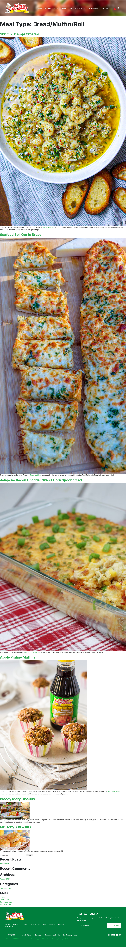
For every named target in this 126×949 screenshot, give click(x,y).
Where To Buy (67, 8)
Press (61, 924)
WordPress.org (5, 904)
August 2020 (5, 879)
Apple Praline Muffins (17, 657)
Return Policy (70, 939)
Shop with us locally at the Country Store (61, 935)
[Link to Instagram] (109, 935)
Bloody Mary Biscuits (17, 799)
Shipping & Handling (42, 939)
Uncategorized (5, 888)
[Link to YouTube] (117, 935)
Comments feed (6, 902)
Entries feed (4, 900)
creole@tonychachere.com (32, 935)
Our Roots (80, 8)
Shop (56, 8)
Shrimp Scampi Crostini (19, 34)
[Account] (118, 8)
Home (40, 8)
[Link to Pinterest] (120, 935)
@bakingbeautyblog (32, 652)
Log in (2, 897)
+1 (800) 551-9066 (12, 935)
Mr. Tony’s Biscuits (15, 827)
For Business (92, 8)
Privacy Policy (57, 939)
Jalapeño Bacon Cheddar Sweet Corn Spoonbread (41, 480)
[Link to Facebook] (112, 935)
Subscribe (115, 925)
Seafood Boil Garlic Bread (20, 235)
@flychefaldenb (35, 475)
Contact (105, 8)
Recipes (48, 8)
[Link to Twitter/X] (114, 935)
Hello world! (4, 864)
